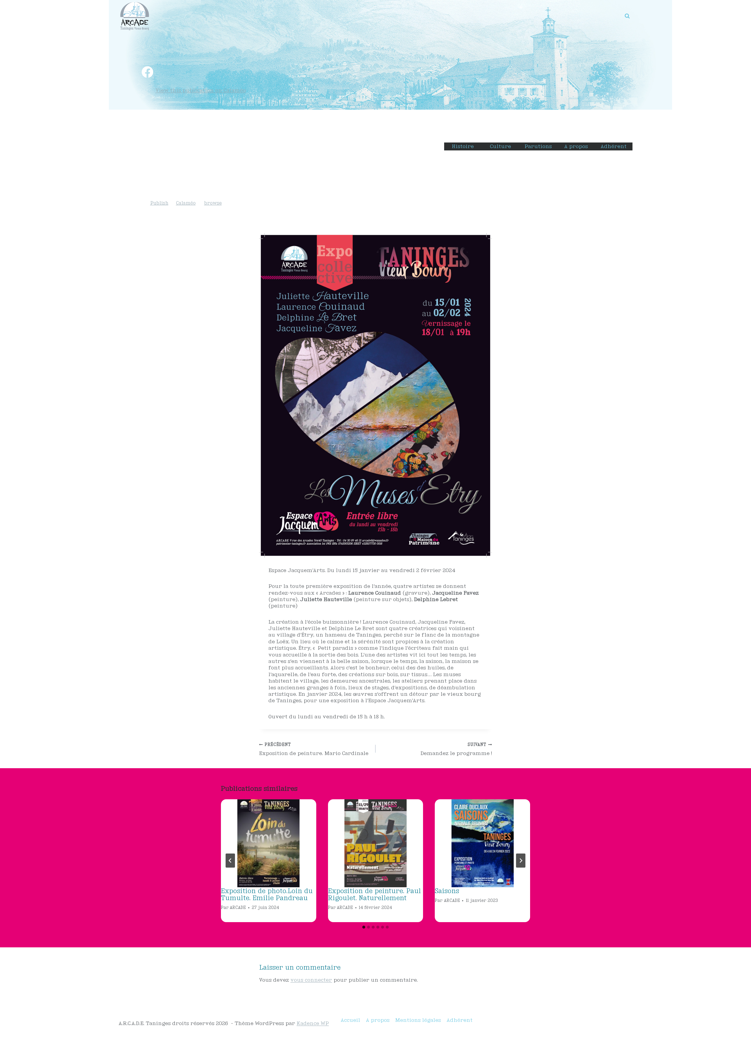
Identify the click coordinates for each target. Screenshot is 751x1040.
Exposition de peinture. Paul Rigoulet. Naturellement (374, 894)
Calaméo (186, 203)
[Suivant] (520, 861)
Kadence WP (313, 1023)
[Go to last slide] (230, 861)
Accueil (350, 1020)
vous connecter (311, 980)
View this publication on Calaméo (200, 90)
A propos (576, 146)
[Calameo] (178, 72)
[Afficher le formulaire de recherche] (627, 16)
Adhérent (614, 146)
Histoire (463, 146)
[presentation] (268, 843)
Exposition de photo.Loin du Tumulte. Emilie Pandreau (267, 894)
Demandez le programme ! (456, 749)
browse (213, 203)
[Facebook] (147, 72)
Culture (500, 146)
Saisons (447, 890)
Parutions (538, 146)
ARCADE (238, 907)
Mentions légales (418, 1020)
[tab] (363, 927)
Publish (159, 203)
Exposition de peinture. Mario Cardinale (313, 749)
